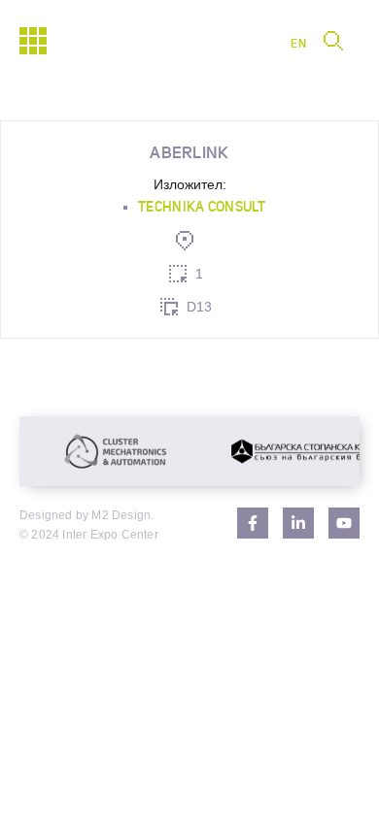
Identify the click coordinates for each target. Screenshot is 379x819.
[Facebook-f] (252, 523)
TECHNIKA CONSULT (201, 206)
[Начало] (33, 40)
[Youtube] (344, 523)
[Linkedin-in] (298, 523)
